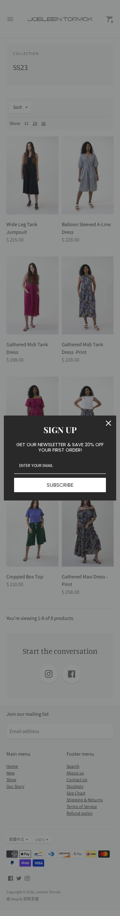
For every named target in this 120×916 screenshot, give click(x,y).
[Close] (108, 423)
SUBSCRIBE (60, 485)
